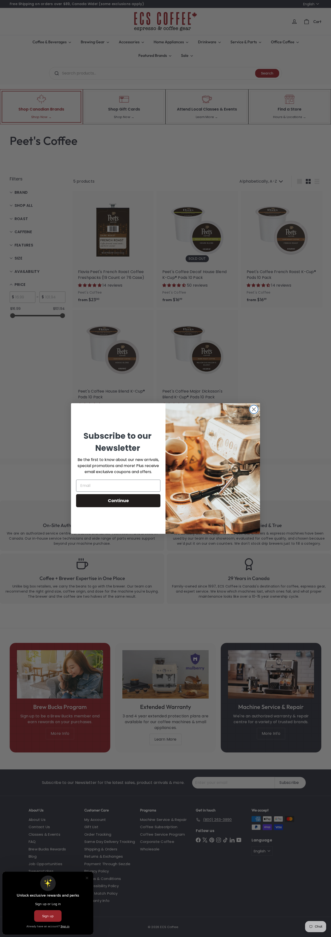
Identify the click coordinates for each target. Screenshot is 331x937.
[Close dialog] (254, 409)
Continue (118, 501)
